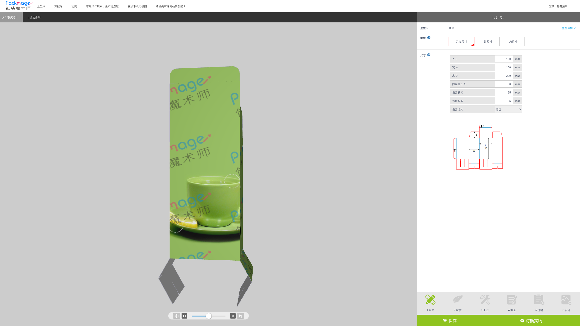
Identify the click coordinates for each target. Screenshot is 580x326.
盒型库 (41, 6)
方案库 (58, 6)
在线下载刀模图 (137, 6)
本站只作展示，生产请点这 (102, 6)
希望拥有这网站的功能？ (171, 6)
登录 (551, 6)
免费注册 (562, 6)
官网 (74, 6)
